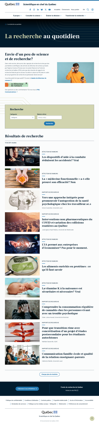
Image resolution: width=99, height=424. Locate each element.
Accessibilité (89, 400)
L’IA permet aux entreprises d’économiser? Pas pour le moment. (65, 246)
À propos (16, 16)
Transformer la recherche (75, 16)
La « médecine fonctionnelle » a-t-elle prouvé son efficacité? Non (66, 180)
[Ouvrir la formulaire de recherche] (87, 9)
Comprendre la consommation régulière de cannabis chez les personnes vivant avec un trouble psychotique (67, 310)
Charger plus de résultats (49, 374)
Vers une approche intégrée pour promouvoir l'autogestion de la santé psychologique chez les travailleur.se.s (66, 201)
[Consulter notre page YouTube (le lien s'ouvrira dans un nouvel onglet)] (49, 9)
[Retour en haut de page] (92, 418)
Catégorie (13, 114)
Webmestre (62, 404)
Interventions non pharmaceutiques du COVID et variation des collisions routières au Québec (67, 223)
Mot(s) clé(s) (41, 114)
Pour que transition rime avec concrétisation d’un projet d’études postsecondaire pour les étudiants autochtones (64, 332)
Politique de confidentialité (14, 400)
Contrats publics (46, 400)
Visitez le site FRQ (71, 390)
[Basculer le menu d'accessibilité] (92, 9)
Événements (66, 9)
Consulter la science (33, 16)
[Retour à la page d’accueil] (5, 24)
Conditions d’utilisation (31, 400)
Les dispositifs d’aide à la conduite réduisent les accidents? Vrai (64, 158)
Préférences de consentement (78, 404)
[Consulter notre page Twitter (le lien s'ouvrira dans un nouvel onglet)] (45, 9)
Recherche (49, 123)
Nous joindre (75, 9)
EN (84, 9)
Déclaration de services (19, 404)
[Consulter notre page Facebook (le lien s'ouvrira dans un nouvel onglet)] (30, 9)
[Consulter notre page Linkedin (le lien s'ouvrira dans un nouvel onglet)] (37, 9)
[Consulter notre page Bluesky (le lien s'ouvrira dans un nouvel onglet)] (41, 9)
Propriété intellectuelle (60, 400)
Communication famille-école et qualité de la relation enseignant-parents (67, 355)
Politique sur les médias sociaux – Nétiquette (42, 404)
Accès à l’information (76, 400)
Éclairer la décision (53, 16)
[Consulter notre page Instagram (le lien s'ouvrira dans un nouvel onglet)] (34, 9)
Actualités (57, 9)
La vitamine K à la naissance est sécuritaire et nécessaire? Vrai (62, 290)
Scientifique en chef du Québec (39, 4)
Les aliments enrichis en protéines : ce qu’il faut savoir (66, 268)
